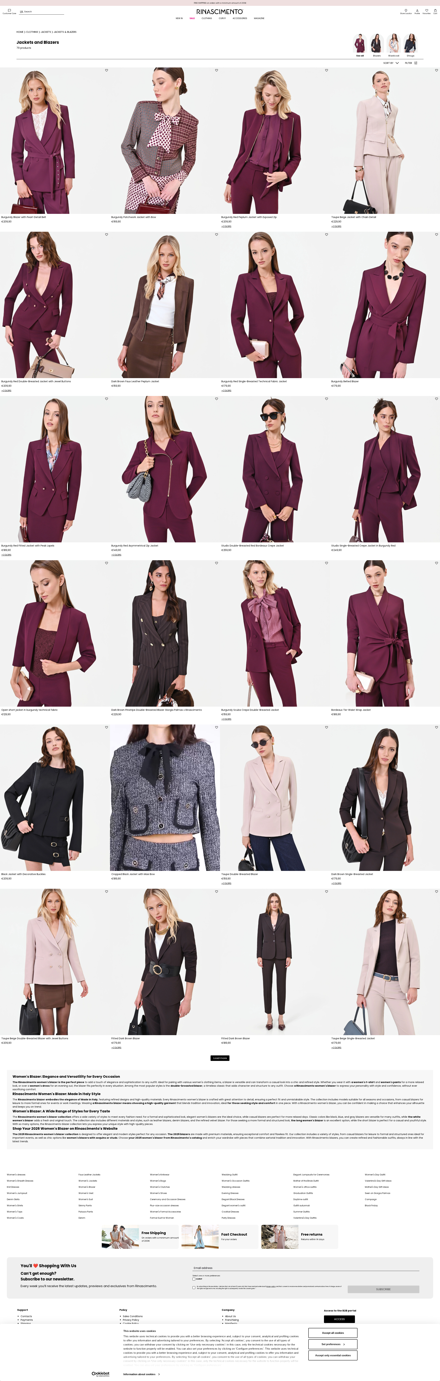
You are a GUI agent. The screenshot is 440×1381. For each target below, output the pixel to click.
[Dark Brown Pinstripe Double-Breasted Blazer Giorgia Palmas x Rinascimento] (165, 633)
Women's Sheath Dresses (20, 1180)
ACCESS (339, 1319)
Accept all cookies (333, 1332)
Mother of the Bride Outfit (306, 1180)
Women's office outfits (305, 1187)
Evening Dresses (230, 1193)
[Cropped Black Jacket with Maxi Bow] (165, 797)
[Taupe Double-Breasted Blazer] (275, 797)
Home (19, 32)
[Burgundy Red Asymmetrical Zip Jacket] (165, 469)
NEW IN (179, 18)
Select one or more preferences (206, 1275)
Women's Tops (14, 1211)
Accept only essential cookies (333, 1355)
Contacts (26, 1316)
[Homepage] (220, 11)
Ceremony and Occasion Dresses (167, 1199)
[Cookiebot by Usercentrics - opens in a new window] (101, 1374)
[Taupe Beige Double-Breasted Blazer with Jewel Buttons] (55, 962)
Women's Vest (86, 1193)
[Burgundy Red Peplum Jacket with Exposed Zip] (275, 140)
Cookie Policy (131, 1323)
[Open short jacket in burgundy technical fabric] (55, 633)
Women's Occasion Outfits (236, 1180)
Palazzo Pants (86, 1211)
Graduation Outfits (303, 1193)
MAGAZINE (259, 18)
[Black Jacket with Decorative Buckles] (55, 797)
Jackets (46, 32)
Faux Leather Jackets (89, 1174)
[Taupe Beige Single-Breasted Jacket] (385, 962)
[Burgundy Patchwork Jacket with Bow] (165, 140)
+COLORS (226, 226)
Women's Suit (86, 1199)
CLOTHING (207, 18)
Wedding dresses (231, 1187)
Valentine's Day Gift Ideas (378, 1180)
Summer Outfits (301, 1211)
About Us (230, 1316)
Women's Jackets (88, 1180)
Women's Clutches (160, 1187)
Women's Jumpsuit (17, 1193)
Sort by (388, 63)
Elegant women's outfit (233, 1205)
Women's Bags (158, 1180)
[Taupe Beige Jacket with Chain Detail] (385, 140)
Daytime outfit (300, 1199)
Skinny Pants (85, 1205)
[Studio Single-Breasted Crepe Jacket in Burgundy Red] (385, 469)
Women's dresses (16, 1174)
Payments (27, 1320)
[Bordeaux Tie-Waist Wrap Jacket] (385, 633)
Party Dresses (228, 1217)
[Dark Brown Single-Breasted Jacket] (385, 797)
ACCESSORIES (240, 18)
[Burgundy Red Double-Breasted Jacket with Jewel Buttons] (55, 305)
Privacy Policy (131, 1320)
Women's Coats (15, 1217)
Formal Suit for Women (162, 1217)
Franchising (232, 1320)
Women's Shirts (15, 1205)
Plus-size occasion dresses (164, 1205)
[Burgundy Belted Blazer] (385, 305)
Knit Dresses (13, 1187)
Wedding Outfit (230, 1174)
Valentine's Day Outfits (305, 1217)
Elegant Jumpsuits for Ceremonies (311, 1174)
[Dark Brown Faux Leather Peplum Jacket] (165, 305)
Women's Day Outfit (375, 1174)
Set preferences (331, 1344)
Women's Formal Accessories (165, 1211)
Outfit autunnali (301, 1205)
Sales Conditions (133, 1316)
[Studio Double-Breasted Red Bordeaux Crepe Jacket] (275, 469)
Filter (408, 63)
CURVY (222, 18)
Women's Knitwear (159, 1174)
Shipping (26, 1323)
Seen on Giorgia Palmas (377, 1193)
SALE (192, 18)
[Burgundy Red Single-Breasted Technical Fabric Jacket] (275, 305)
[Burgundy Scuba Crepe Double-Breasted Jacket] (275, 633)
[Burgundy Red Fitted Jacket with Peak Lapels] (55, 469)
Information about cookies (139, 1374)
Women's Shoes (158, 1193)
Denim (82, 1217)
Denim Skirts (13, 1199)
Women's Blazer (87, 1187)
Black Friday (371, 1205)
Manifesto (231, 1323)
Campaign (371, 1199)
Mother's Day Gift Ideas (377, 1187)
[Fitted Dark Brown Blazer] (165, 962)
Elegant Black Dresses (233, 1199)
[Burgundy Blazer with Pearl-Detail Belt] (55, 140)
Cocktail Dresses (230, 1211)
